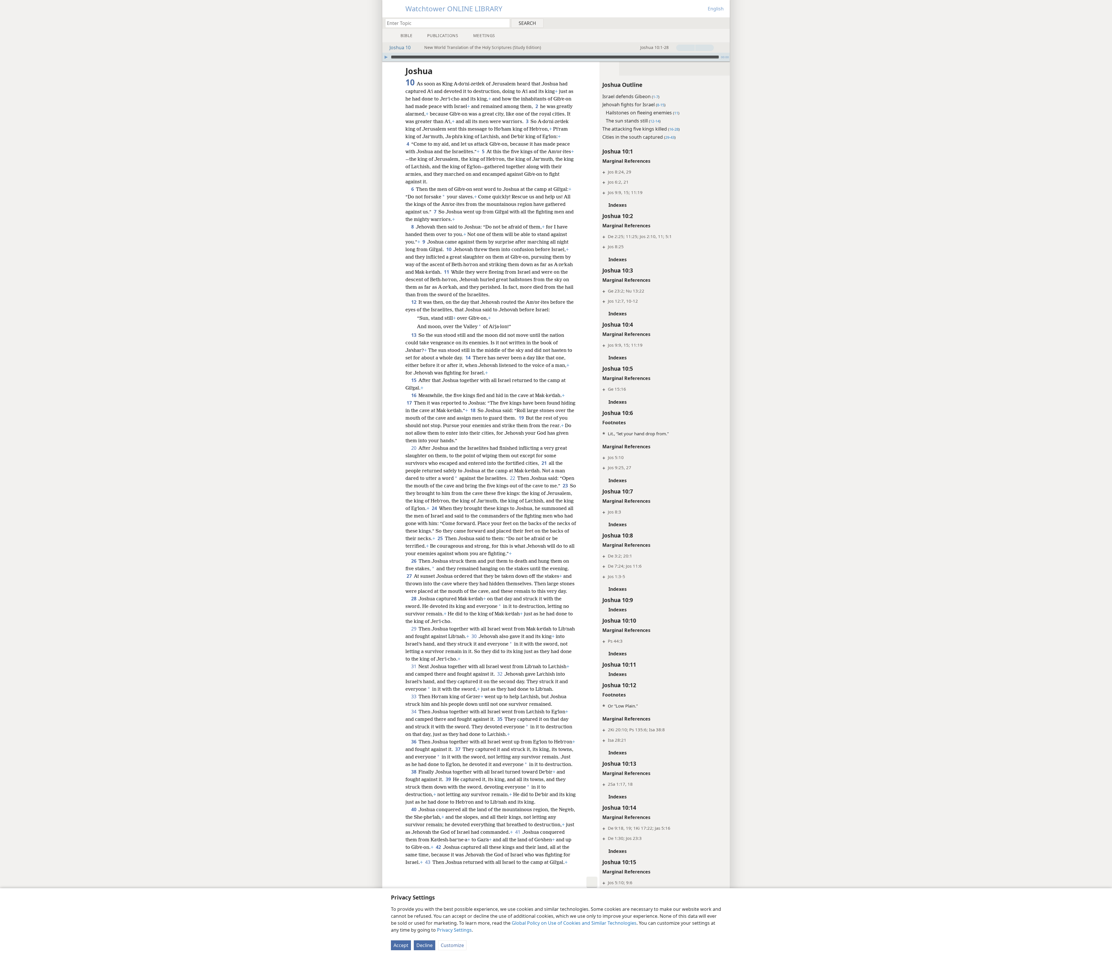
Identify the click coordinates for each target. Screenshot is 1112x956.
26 (414, 561)
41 (518, 832)
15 (414, 380)
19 (522, 418)
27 (410, 576)
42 (439, 847)
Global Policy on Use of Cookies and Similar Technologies (574, 923)
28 (414, 598)
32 (500, 674)
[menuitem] (723, 23)
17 (410, 403)
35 (500, 719)
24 (435, 508)
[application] (556, 57)
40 (414, 809)
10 (449, 249)
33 (414, 696)
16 (414, 395)
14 (468, 357)
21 (545, 463)
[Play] (386, 57)
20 (414, 448)
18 (473, 410)
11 (447, 272)
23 (566, 485)
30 (474, 636)
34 (414, 711)
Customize (452, 945)
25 (441, 538)
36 (414, 742)
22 (513, 478)
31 (414, 666)
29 (414, 629)
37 (458, 749)
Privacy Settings (454, 930)
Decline (424, 945)
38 (414, 772)
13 (414, 335)
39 (449, 779)
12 (414, 302)
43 (428, 862)
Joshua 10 (400, 47)
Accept (401, 945)
